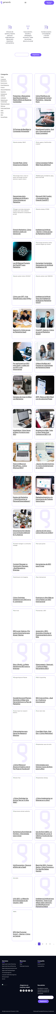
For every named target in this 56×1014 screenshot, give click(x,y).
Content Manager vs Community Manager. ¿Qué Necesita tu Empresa (21, 567)
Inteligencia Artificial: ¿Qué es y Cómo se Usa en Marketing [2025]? (44, 231)
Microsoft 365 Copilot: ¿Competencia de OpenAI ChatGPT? (44, 198)
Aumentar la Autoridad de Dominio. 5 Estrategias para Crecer (22, 834)
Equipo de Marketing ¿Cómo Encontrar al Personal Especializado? (21, 499)
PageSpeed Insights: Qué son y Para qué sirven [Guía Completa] (45, 131)
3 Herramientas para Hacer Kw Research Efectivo (20, 733)
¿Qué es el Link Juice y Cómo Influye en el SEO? (44, 532)
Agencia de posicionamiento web (9, 968)
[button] (25, 2)
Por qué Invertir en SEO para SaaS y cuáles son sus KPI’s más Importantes (21, 366)
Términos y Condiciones (48, 1011)
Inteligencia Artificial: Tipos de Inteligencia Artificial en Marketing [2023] (43, 299)
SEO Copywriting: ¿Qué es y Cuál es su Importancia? (44, 700)
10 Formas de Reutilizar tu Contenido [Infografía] (22, 130)
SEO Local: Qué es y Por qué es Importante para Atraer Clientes (21, 633)
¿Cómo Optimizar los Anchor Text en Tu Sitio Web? (21, 800)
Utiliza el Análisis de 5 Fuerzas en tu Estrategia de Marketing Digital (44, 365)
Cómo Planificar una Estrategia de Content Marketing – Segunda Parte (44, 99)
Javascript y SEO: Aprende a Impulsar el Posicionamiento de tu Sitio (44, 634)
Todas (2, 77)
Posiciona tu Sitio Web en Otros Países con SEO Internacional (45, 599)
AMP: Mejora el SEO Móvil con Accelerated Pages (45, 398)
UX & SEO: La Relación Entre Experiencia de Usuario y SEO (21, 900)
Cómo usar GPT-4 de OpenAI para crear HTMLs (22, 297)
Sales (2, 112)
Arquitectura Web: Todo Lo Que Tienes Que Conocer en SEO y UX (44, 432)
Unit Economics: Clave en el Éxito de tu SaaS (22, 866)
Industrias (3, 92)
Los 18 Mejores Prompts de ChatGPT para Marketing (21, 265)
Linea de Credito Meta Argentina (9, 974)
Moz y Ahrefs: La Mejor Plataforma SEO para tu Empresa (21, 666)
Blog (21, 964)
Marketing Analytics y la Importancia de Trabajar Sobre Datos (44, 499)
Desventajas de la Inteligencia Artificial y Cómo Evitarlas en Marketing (21, 199)
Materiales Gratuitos (24, 966)
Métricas (3, 106)
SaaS (2, 110)
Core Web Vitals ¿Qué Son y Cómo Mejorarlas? (44, 732)
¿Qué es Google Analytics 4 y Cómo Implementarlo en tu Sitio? (45, 466)
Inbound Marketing (5, 89)
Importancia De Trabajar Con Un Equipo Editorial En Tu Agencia (21, 533)
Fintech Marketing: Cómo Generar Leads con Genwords (22, 231)
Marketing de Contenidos (4, 100)
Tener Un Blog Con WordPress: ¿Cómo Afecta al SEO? (20, 466)
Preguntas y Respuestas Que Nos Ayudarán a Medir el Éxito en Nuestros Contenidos (22, 99)
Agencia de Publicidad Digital (8, 970)
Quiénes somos (41, 964)
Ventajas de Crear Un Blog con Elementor (22, 398)
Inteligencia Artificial (4, 94)
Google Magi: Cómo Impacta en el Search (20, 164)
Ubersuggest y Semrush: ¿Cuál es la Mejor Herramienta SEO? (44, 666)
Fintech (3, 87)
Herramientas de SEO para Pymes (43, 565)
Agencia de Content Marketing (9, 964)
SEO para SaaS (5, 976)
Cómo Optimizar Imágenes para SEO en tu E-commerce (22, 599)
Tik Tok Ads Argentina (6, 972)
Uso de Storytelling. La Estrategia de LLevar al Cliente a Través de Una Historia (44, 835)
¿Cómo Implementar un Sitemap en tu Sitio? (44, 799)
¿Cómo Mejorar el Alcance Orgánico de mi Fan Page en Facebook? (21, 767)
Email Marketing (5, 85)
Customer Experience (4, 80)
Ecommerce (4, 83)
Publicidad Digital (5, 108)
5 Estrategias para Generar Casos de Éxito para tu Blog (44, 767)
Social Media (4, 117)
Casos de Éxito (41, 966)
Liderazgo (3, 98)
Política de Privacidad (38, 1011)
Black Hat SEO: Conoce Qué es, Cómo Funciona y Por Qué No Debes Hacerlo (45, 868)
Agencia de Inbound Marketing (9, 966)
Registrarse (36, 54)
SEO (2, 115)
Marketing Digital (5, 104)
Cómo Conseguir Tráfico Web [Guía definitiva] (44, 164)
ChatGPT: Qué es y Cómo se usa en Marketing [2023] (45, 332)
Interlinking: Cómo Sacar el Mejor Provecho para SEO (22, 432)
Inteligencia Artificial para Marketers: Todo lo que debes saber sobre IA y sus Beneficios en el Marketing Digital (45, 902)
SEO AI (3, 979)
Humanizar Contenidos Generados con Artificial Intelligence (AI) (44, 265)
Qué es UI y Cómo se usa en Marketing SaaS (21, 331)
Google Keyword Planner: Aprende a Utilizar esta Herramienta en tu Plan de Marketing (22, 701)
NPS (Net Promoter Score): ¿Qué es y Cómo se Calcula (21, 934)
